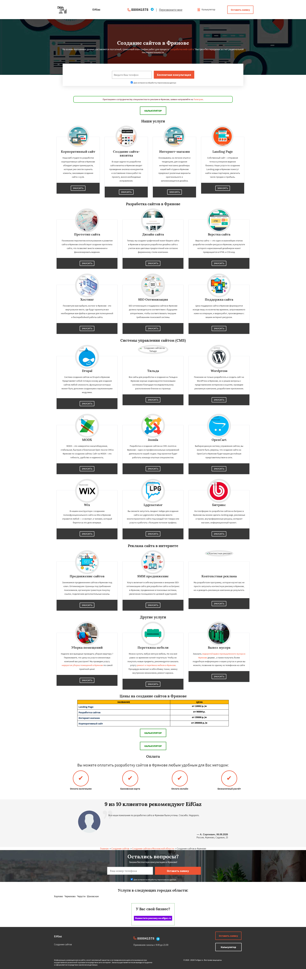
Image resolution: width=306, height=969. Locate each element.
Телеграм (198, 99)
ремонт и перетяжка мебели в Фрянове (156, 665)
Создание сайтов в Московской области (153, 848)
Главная (104, 848)
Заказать (78, 188)
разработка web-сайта (182, 49)
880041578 (139, 9)
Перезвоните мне (170, 10)
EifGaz (58, 936)
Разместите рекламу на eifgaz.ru (153, 918)
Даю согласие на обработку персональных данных (154, 83)
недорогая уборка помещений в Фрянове (82, 665)
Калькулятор (208, 9)
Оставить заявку (240, 9)
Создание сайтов (120, 848)
